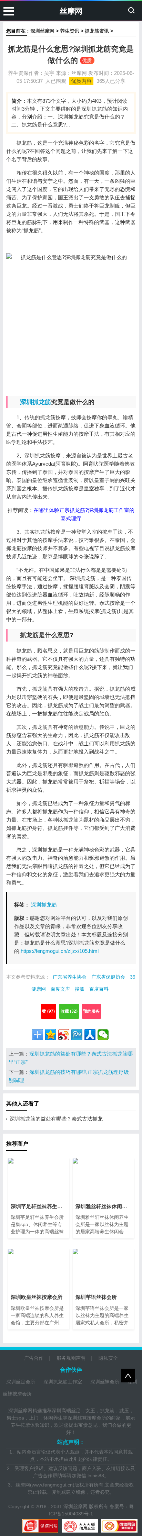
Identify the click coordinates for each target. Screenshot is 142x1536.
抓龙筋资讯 (97, 31)
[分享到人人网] (89, 1034)
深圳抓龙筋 (35, 402)
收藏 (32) (69, 1011)
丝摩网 (71, 11)
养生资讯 (69, 31)
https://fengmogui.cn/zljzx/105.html (60, 951)
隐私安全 (108, 1358)
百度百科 (99, 989)
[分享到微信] (103, 1034)
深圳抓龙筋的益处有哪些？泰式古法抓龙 (56, 1119)
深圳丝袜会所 (104, 1381)
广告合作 (33, 1358)
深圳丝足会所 (20, 1381)
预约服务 (91, 1011)
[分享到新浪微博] (63, 1034)
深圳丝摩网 (42, 31)
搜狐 (79, 989)
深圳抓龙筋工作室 (62, 1381)
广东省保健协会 (108, 977)
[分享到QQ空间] (50, 1034)
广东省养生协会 (70, 977)
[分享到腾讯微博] (76, 1034)
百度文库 (60, 989)
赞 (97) (48, 1011)
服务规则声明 (71, 1358)
